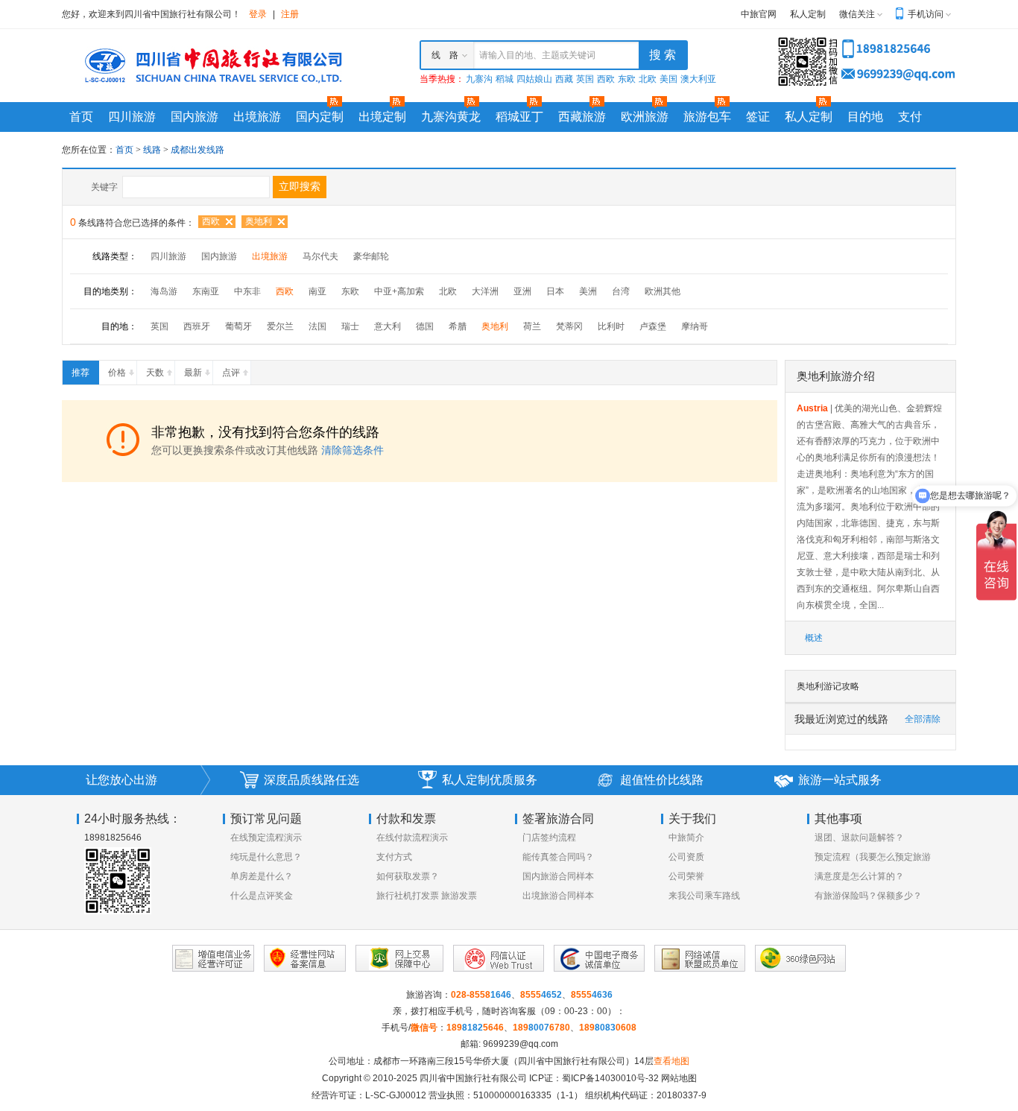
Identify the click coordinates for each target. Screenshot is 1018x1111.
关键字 (104, 187)
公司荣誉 (686, 876)
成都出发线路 (197, 150)
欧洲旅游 (644, 116)
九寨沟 (479, 79)
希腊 (458, 326)
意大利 (387, 326)
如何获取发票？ (407, 876)
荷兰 (532, 326)
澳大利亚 (698, 79)
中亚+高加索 (399, 291)
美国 (668, 79)
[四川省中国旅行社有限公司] (211, 65)
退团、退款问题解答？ (859, 837)
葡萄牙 (238, 326)
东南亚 (205, 291)
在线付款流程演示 (412, 837)
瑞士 (350, 326)
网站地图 (679, 1078)
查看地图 (671, 1061)
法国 (317, 326)
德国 (425, 326)
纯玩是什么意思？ (266, 857)
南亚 (317, 291)
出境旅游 (257, 116)
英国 (585, 79)
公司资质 (686, 857)
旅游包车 (707, 116)
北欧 (648, 79)
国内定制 (320, 116)
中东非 (247, 291)
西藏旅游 (582, 116)
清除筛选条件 (352, 450)
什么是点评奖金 (261, 895)
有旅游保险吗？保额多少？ (868, 895)
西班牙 (196, 326)
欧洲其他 (662, 291)
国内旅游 (194, 116)
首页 (81, 116)
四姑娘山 (534, 79)
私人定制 (808, 14)
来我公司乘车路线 (704, 895)
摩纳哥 (694, 326)
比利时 (611, 326)
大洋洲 (485, 291)
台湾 (621, 291)
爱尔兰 (280, 326)
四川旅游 (132, 116)
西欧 (606, 79)
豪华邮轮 (371, 256)
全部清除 (922, 719)
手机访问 (925, 14)
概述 (814, 638)
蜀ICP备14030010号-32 (610, 1078)
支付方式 (394, 857)
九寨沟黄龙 (451, 116)
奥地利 (258, 221)
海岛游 (164, 291)
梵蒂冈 (569, 326)
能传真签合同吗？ (558, 857)
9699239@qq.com (520, 1044)
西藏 (564, 79)
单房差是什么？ (261, 876)
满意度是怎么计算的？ (859, 876)
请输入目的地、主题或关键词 (537, 55)
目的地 (865, 116)
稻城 (504, 79)
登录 (258, 14)
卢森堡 (652, 326)
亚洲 (522, 291)
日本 (555, 291)
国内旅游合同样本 (558, 876)
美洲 (588, 291)
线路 (153, 150)
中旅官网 (759, 14)
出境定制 (382, 116)
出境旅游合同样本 (558, 895)
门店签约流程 (549, 837)
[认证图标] (213, 958)
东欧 (627, 79)
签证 (758, 116)
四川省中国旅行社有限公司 (473, 1078)
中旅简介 (686, 837)
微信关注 (857, 14)
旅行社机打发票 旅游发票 (426, 895)
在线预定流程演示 (266, 837)
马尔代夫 (320, 256)
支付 (910, 116)
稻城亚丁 (519, 116)
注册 (290, 14)
